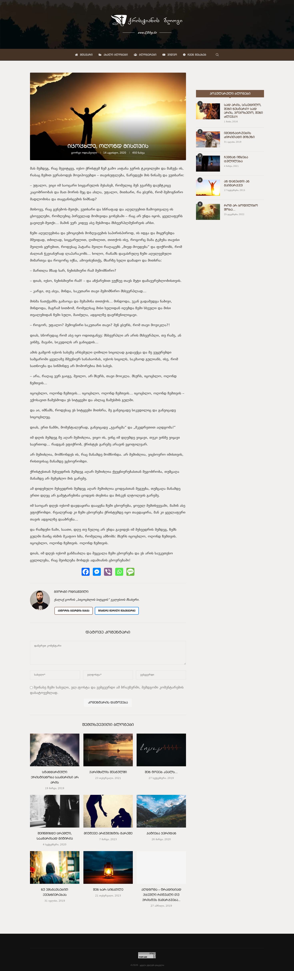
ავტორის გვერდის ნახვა (73, 610)
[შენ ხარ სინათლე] (108, 867)
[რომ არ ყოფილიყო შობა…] (208, 212)
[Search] (217, 54)
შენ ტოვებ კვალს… (161, 772)
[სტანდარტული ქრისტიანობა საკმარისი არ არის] (54, 750)
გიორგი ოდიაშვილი (84, 153)
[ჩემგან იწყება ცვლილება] (208, 164)
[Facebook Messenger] (97, 572)
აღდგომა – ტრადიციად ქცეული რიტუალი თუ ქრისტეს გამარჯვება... (161, 894)
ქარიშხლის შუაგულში (108, 772)
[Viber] (108, 572)
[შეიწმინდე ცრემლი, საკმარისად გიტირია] (54, 811)
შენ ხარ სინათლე (108, 889)
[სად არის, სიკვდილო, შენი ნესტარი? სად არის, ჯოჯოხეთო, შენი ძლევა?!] (208, 111)
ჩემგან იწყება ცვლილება (236, 159)
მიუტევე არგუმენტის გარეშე (108, 833)
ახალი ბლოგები (115, 54)
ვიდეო (171, 54)
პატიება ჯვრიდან (161, 833)
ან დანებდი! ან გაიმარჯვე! (236, 183)
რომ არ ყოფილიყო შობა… (241, 207)
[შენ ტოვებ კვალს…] (161, 750)
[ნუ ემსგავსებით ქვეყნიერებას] (54, 867)
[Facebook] (86, 572)
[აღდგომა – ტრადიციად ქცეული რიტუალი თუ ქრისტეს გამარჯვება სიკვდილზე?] (161, 867)
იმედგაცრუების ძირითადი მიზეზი (239, 135)
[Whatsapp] (119, 572)
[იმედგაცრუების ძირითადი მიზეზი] (208, 139)
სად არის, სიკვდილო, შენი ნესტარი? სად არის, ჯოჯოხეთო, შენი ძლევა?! (243, 111)
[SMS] (130, 572)
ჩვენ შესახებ (196, 54)
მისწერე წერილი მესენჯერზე (116, 610)
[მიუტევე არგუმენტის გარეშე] (108, 811)
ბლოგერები (147, 54)
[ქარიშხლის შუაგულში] (108, 750)
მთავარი (86, 54)
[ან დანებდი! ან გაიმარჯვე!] (208, 188)
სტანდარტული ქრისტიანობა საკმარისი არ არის (55, 777)
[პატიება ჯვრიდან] (161, 811)
